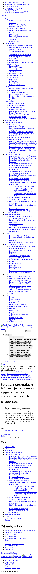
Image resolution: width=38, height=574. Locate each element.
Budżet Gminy (14, 90)
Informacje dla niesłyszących (18, 36)
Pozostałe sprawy (15, 267)
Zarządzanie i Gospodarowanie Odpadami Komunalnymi (19, 257)
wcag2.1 (8, 335)
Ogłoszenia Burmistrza (16, 177)
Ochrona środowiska (16, 254)
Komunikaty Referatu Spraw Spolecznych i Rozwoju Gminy (19, 210)
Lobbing (12, 308)
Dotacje (11, 32)
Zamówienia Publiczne (12, 214)
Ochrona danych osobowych (18, 314)
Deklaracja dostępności (17, 85)
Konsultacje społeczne (16, 301)
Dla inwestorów (14, 299)
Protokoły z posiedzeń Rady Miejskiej (22, 111)
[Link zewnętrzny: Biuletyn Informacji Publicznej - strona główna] (3, 364)
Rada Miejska (9, 102)
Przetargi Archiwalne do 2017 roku (21, 242)
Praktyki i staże (14, 60)
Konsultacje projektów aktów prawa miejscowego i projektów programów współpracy (21, 133)
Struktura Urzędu (15, 26)
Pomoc (7, 19)
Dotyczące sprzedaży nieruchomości (21, 239)
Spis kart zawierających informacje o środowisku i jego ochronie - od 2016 (25, 194)
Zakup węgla (13, 207)
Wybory (12, 303)
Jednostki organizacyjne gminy (19, 92)
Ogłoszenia (13, 81)
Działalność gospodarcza (17, 248)
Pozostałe (12, 241)
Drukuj (3, 436)
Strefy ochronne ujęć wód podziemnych (22, 205)
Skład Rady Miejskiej (16, 103)
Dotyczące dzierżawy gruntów (19, 235)
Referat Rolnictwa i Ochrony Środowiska (23, 156)
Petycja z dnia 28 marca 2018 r (19, 284)
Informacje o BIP (11, 64)
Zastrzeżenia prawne (16, 75)
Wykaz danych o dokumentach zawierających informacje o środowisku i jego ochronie (23, 182)
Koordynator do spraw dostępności (21, 62)
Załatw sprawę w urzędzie (14, 244)
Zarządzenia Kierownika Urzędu (20, 30)
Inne (6, 295)
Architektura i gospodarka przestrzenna (22, 246)
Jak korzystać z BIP (15, 70)
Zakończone (13, 226)
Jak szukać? (13, 40)
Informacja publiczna (16, 318)
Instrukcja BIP (14, 66)
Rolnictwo (12, 265)
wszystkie (6, 434)
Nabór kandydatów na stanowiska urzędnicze (20, 531)
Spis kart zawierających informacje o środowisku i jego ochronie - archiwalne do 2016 (25, 188)
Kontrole (12, 297)
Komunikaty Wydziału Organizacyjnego (22, 175)
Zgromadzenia (14, 34)
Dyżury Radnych (15, 113)
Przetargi (8, 233)
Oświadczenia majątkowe (17, 51)
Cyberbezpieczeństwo (16, 316)
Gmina (7, 87)
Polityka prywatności (16, 73)
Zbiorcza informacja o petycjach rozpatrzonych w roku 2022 (20, 290)
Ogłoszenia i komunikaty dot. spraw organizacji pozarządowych (21, 198)
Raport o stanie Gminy (16, 100)
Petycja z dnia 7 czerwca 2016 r (20, 276)
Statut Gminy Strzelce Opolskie (19, 115)
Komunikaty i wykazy (12, 154)
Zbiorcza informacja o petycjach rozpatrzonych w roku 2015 (20, 279)
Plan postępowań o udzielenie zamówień (22, 227)
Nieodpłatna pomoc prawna (18, 269)
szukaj (3, 331)
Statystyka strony (15, 77)
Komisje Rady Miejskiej (17, 105)
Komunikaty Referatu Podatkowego (21, 164)
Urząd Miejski (10, 43)
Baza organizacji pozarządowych (20, 137)
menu (3, 329)
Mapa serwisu (13, 6)
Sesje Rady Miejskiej (16, 107)
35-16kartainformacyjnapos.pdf (15, 430)
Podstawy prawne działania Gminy (21, 88)
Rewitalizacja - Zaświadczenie (19, 273)
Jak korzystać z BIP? (15, 2)
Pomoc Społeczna (15, 263)
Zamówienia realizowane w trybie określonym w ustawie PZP (20, 217)
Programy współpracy (16, 126)
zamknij (3, 15)
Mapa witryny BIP (15, 68)
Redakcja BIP (14, 41)
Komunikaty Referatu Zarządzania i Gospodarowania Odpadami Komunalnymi (21, 167)
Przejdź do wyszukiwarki (16, 12)
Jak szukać (12, 72)
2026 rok (12, 293)
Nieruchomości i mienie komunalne (21, 259)
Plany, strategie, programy (18, 304)
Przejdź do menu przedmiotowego (19, 4)
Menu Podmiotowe (11, 120)
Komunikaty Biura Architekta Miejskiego (23, 158)
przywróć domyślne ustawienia (19, 359)
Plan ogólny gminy (11, 212)
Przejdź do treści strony (15, 8)
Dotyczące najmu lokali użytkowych (21, 237)
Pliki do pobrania (15, 139)
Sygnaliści (12, 320)
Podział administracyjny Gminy (19, 94)
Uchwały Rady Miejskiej (17, 25)
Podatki (11, 261)
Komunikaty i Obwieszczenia (19, 179)
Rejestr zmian (13, 79)
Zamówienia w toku (16, 224)
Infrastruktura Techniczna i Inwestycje (22, 271)
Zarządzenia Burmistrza (17, 28)
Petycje (7, 274)
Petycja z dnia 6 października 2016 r (21, 282)
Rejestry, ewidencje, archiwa (18, 306)
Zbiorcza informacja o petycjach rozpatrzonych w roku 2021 (20, 287)
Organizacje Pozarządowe (13, 122)
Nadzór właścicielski (16, 321)
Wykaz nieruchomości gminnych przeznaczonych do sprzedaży (20, 172)
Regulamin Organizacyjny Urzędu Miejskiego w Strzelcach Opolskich (21, 46)
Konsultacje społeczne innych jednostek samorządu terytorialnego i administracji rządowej (22, 150)
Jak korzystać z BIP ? (12, 560)
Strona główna (6, 372)
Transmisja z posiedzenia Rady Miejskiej (22, 118)
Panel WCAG (12, 10)
